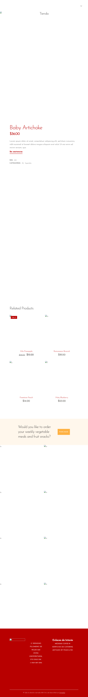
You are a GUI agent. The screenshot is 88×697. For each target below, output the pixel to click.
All (22, 163)
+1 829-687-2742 (36, 663)
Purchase (63, 432)
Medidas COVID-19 (62, 643)
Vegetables (28, 163)
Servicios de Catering (62, 647)
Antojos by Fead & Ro (62, 650)
